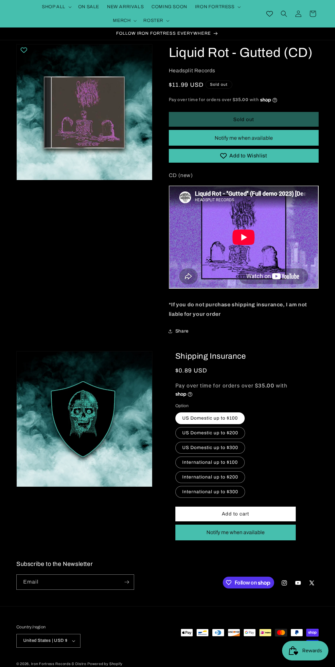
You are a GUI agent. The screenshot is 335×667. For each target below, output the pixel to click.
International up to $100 (210, 462)
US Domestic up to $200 (210, 432)
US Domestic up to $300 (210, 447)
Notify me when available (244, 138)
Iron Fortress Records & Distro (58, 664)
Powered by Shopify (105, 664)
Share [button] (182, 331)
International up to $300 (210, 491)
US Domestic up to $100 (210, 418)
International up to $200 (210, 477)
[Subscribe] (126, 582)
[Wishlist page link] (269, 13)
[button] (56, 7)
